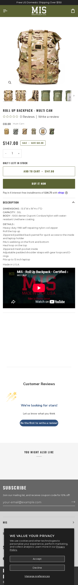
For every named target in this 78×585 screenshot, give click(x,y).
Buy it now (39, 183)
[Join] (72, 502)
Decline (37, 567)
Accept (37, 558)
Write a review (48, 116)
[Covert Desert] (25, 132)
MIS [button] (5, 522)
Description (11, 202)
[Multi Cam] (43, 132)
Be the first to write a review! (39, 423)
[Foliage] (16, 132)
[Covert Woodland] (34, 132)
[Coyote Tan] (7, 132)
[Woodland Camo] (52, 132)
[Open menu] (8, 11)
